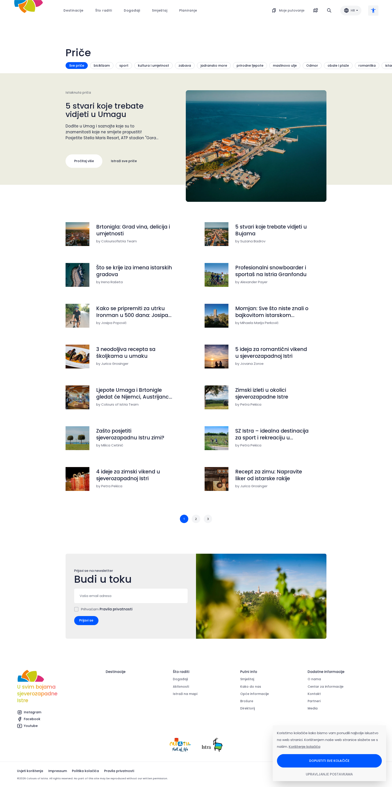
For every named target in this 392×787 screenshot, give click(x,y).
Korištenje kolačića (304, 746)
